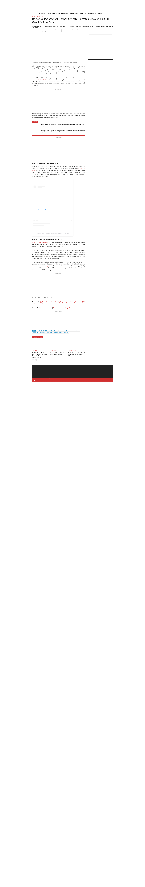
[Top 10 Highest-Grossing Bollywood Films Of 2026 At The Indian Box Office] (76, 346)
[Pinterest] (40, 374)
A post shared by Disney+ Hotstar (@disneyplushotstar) (53, 233)
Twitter (55, 308)
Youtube (61, 308)
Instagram (49, 308)
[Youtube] (44, 374)
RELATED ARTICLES (38, 337)
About (92, 378)
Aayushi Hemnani (37, 31)
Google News (69, 308)
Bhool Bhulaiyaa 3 (40, 330)
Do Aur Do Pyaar (43, 80)
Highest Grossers (72, 350)
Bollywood (47, 330)
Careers (99, 378)
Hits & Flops (53, 350)
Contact (95, 378)
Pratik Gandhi (49, 332)
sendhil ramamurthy (58, 332)
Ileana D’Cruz (35, 332)
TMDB (35, 380)
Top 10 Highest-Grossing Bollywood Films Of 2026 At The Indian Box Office (76, 354)
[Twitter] (36, 328)
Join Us (59, 30)
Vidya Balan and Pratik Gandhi (41, 242)
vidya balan (66, 332)
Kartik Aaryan (42, 332)
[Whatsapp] (38, 328)
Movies (57, 378)
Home (33, 16)
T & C (103, 378)
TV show (61, 378)
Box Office (35, 350)
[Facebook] (33, 328)
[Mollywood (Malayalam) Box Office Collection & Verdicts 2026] (58, 346)
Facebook (42, 308)
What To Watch (74, 13)
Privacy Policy (108, 378)
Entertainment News (75, 330)
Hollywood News (63, 13)
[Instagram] (38, 374)
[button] (75, 30)
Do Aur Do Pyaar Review (64, 330)
